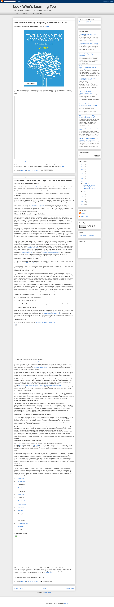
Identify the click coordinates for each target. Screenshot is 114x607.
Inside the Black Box (27, 252)
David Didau (21, 494)
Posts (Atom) (47, 592)
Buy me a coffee (37, 13)
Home (44, 588)
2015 (83, 194)
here (63, 166)
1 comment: (35, 581)
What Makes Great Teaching (33, 263)
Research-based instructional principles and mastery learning (88, 104)
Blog (16, 13)
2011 (82, 204)
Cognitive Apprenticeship (40, 367)
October (85, 183)
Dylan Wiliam (21, 526)
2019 (83, 176)
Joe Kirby (20, 510)
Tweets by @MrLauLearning (87, 22)
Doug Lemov (21, 517)
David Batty (21, 478)
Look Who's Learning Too (34, 7)
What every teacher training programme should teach (87, 116)
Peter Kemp (21, 507)
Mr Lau (83, 213)
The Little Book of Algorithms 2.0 (88, 43)
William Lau (52, 161)
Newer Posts (18, 588)
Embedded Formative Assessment (50, 252)
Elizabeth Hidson (22, 504)
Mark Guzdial (21, 500)
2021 (83, 171)
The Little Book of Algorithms (87, 34)
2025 (83, 164)
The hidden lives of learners (34, 247)
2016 (83, 181)
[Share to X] (48, 170)
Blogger (66, 603)
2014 (83, 197)
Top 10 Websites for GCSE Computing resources (86, 92)
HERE (47, 26)
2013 (83, 199)
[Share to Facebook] (50, 170)
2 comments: (35, 170)
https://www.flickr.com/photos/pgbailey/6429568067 (32, 361)
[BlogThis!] (46, 170)
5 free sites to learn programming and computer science (88, 78)
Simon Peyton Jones (23, 523)
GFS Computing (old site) (86, 235)
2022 (83, 169)
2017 (83, 179)
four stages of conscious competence (45, 322)
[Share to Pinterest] (52, 170)
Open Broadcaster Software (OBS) (52, 313)
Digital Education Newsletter (39, 186)
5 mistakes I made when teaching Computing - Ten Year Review (43, 180)
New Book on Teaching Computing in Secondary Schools (40, 22)
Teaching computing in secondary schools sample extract (30, 161)
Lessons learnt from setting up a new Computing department (88, 139)
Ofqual (21, 445)
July (84, 191)
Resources (25, 13)
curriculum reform (34, 445)
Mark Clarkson (21, 488)
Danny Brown (21, 481)
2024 (83, 166)
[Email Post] (41, 170)
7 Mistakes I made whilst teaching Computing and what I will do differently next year (88, 67)
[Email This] (45, 170)
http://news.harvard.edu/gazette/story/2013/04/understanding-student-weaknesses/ (39, 385)
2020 (83, 174)
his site (58, 186)
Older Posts (70, 588)
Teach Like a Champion (38, 205)
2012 (83, 202)
